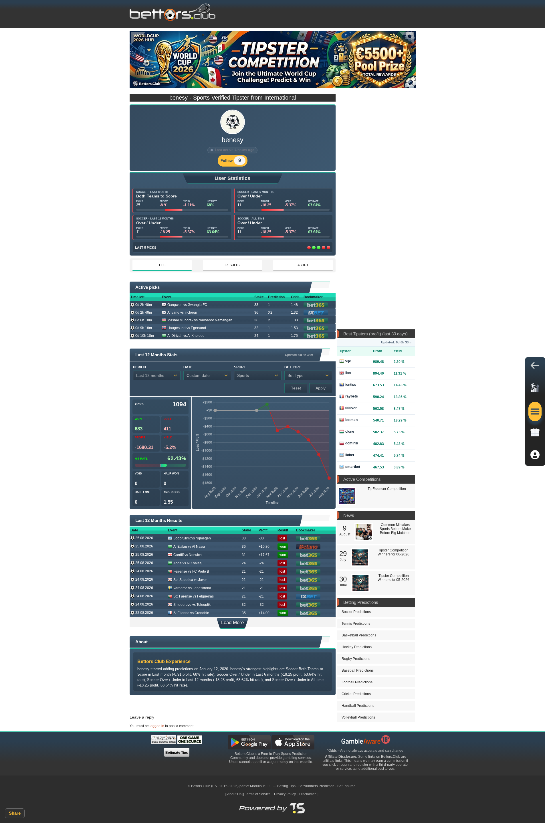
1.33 (294, 320)
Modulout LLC (261, 786)
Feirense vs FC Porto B (191, 571)
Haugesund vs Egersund (186, 328)
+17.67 (264, 555)
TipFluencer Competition (387, 489)
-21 (261, 571)
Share (15, 813)
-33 (261, 538)
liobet (349, 455)
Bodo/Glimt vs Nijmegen (192, 538)
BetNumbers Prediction (316, 786)
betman (351, 420)
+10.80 (264, 547)
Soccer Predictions (356, 612)
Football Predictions (357, 682)
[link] (535, 389)
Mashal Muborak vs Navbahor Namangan (199, 320)
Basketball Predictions (359, 635)
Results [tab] (232, 265)
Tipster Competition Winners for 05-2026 (393, 578)
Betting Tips (286, 786)
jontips (350, 385)
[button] (535, 367)
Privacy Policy (285, 794)
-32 (261, 605)
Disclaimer (307, 794)
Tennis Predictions (356, 624)
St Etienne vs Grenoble (191, 613)
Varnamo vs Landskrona (192, 588)
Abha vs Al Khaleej (188, 563)
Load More (232, 622)
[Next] (407, 38)
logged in (157, 726)
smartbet (352, 467)
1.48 (294, 305)
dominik (351, 443)
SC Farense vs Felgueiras (193, 596)
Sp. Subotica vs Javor (190, 580)
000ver (351, 408)
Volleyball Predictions (358, 717)
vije (348, 361)
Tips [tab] (161, 265)
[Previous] (138, 38)
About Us (234, 794)
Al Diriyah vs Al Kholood (186, 336)
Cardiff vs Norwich (187, 555)
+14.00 (264, 613)
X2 (270, 312)
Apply (321, 388)
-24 (261, 563)
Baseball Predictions (358, 670)
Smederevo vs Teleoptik (192, 605)
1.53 (294, 328)
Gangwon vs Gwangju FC (187, 305)
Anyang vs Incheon (182, 312)
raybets (351, 396)
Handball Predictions (358, 706)
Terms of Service (258, 794)
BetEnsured (346, 786)
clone (349, 432)
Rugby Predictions (356, 659)
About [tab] (303, 265)
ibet (348, 373)
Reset (295, 388)
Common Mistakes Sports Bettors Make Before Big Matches (395, 529)
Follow (227, 161)
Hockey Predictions (357, 647)
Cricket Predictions (356, 694)
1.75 (294, 336)
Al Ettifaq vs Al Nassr (189, 547)
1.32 (294, 312)
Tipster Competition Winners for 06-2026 (393, 552)
